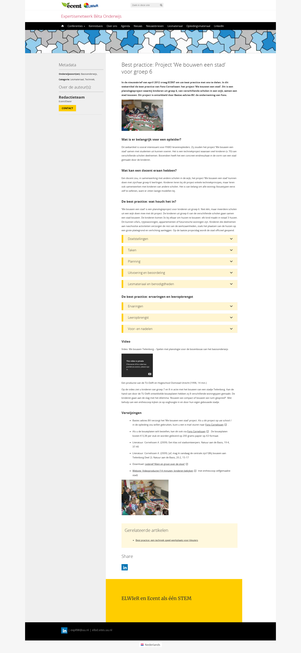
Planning (134, 261)
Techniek (89, 79)
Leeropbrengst (138, 317)
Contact (67, 108)
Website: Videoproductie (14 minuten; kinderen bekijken (162, 470)
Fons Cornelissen (214, 424)
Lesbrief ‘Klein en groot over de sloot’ (165, 464)
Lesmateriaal (175, 26)
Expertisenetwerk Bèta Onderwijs (91, 16)
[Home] (62, 26)
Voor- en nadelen (140, 329)
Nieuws (138, 26)
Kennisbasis (96, 26)
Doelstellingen (138, 239)
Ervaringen (135, 306)
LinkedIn (219, 26)
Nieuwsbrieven (155, 26)
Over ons (112, 26)
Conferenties (75, 26)
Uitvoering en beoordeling (146, 273)
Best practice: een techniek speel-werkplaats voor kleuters (167, 540)
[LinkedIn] (124, 567)
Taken (132, 250)
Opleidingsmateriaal (198, 26)
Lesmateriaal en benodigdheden (151, 284)
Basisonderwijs (89, 73)
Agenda (125, 26)
